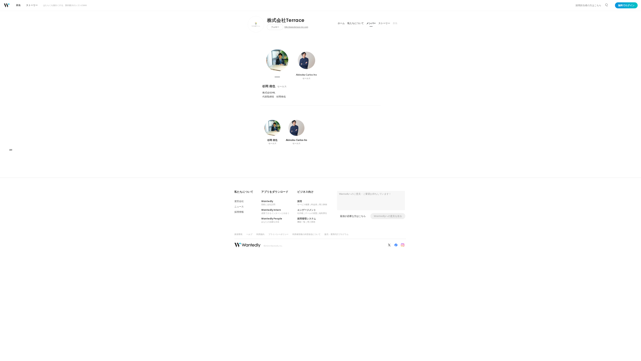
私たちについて (355, 23)
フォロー (275, 27)
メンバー (371, 23)
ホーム (341, 23)
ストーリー (384, 23)
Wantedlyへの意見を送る (388, 216)
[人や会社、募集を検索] (606, 5)
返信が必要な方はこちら (353, 216)
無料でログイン (626, 5)
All (10, 149)
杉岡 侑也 (268, 86)
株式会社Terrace (285, 20)
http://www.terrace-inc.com (296, 27)
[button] (243, 192)
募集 (395, 23)
